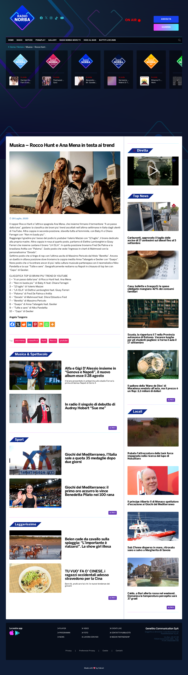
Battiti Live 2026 (107, 40)
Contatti (119, 651)
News (61, 637)
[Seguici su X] (46, 18)
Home (11, 40)
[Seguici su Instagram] (51, 18)
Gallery (52, 40)
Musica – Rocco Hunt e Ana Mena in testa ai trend (61, 145)
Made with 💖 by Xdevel (94, 668)
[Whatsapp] (46, 324)
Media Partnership (120, 637)
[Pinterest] (35, 324)
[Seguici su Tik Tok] (56, 18)
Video (86, 628)
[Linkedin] (29, 324)
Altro (112, 428)
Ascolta (166, 19)
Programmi (64, 633)
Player (62, 628)
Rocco (53, 341)
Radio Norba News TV (70, 40)
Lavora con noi (90, 637)
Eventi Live (116, 628)
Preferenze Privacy (87, 651)
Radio (19, 40)
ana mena (20, 341)
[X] (18, 324)
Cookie (105, 651)
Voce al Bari (90, 40)
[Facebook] (12, 324)
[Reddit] (23, 324)
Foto (85, 633)
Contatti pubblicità (121, 633)
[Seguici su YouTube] (62, 18)
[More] (52, 324)
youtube (64, 341)
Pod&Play (40, 40)
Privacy (69, 651)
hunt (44, 341)
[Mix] (40, 324)
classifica (33, 341)
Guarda (166, 27)
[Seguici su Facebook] (41, 18)
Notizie (29, 40)
